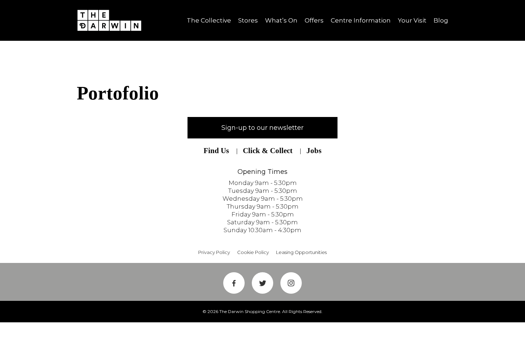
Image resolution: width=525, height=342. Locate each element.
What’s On (281, 20)
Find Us (216, 150)
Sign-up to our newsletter (262, 128)
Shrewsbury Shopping (112, 20)
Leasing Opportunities (301, 252)
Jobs (313, 150)
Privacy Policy (214, 252)
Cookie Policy (253, 252)
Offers (314, 20)
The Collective (209, 20)
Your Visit (412, 20)
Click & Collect (267, 150)
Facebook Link (234, 283)
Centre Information (361, 20)
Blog (441, 20)
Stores (248, 20)
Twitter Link (262, 283)
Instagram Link (291, 283)
